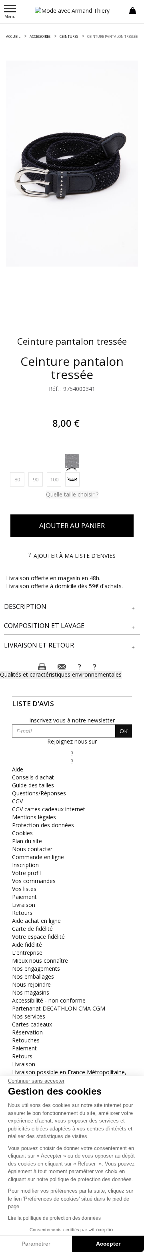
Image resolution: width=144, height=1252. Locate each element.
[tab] (72, 607)
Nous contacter (32, 849)
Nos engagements (36, 968)
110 (74, 479)
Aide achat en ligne (36, 920)
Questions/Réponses (39, 793)
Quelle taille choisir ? (72, 494)
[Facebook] (72, 753)
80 (19, 479)
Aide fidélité (27, 944)
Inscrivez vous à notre (72, 720)
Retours (22, 912)
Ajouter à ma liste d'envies (75, 555)
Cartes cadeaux (32, 1024)
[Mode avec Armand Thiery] (72, 10)
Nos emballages (33, 976)
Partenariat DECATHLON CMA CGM (58, 1008)
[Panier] (132, 10)
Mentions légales (34, 817)
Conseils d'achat (33, 777)
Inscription (25, 865)
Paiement (24, 897)
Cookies (22, 833)
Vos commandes (34, 881)
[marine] (72, 461)
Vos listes (24, 889)
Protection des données (43, 825)
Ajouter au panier (72, 525)
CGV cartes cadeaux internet (48, 809)
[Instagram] (72, 761)
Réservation (27, 1032)
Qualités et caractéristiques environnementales (61, 674)
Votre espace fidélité (38, 936)
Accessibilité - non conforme (49, 1000)
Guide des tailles (33, 785)
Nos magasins (30, 992)
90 (38, 479)
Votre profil (26, 873)
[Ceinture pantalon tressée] (72, 164)
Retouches (26, 1040)
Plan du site (27, 841)
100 (55, 479)
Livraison (23, 905)
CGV (17, 801)
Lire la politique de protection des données (54, 1218)
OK (124, 731)
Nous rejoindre (31, 984)
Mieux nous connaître (40, 960)
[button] (72, 606)
